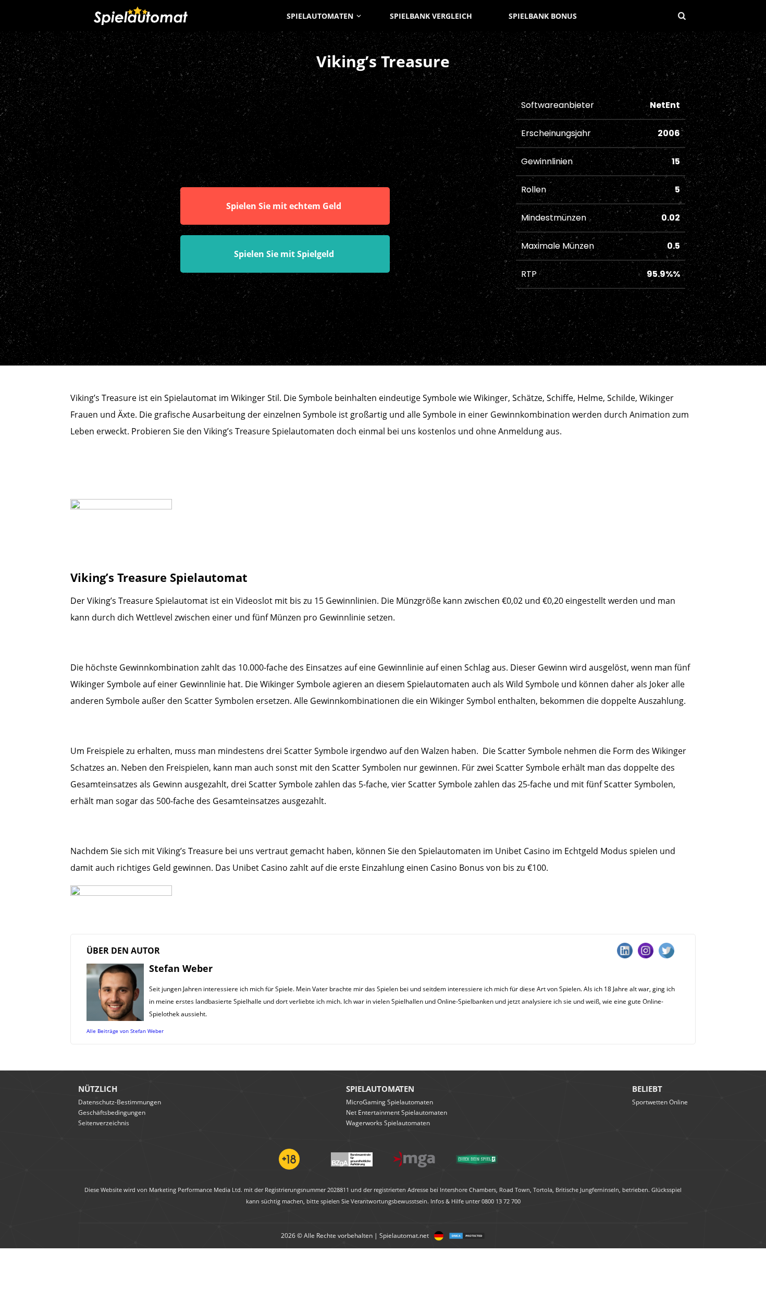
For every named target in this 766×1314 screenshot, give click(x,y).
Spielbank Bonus (543, 16)
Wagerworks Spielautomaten (388, 1122)
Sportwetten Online (660, 1102)
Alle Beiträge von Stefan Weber (125, 1031)
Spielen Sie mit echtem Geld (283, 206)
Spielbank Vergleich (431, 16)
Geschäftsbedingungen (111, 1112)
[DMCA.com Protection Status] (464, 1235)
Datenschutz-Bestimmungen (119, 1102)
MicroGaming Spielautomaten (389, 1102)
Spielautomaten (320, 16)
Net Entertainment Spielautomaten (396, 1112)
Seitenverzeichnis (103, 1122)
